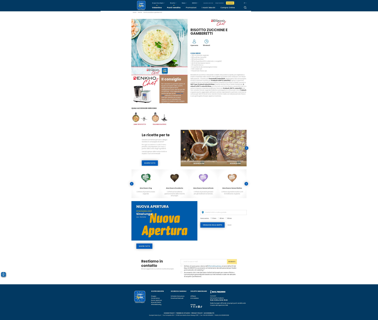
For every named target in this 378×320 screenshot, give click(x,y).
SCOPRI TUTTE (149, 163)
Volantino (157, 7)
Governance (155, 298)
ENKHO (194, 3)
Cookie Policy (169, 313)
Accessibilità (209, 313)
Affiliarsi (193, 296)
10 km (214, 218)
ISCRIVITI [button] (231, 262)
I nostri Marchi (208, 7)
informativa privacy (214, 266)
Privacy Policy (197, 313)
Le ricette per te (156, 135)
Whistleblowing (156, 304)
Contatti (230, 3)
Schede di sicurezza (177, 296)
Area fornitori (219, 3)
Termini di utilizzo (183, 313)
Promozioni (191, 7)
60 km (229, 218)
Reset (229, 225)
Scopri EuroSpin (158, 3)
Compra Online (227, 7)
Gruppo (153, 296)
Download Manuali (177, 298)
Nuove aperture (156, 300)
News (184, 3)
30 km (222, 218)
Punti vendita (173, 7)
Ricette (173, 3)
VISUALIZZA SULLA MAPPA (212, 225)
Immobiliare (194, 298)
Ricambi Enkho (156, 302)
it (245, 3)
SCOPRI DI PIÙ (199, 163)
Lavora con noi (208, 3)
